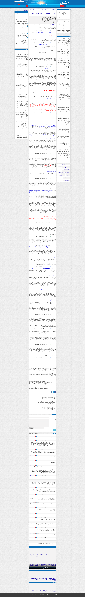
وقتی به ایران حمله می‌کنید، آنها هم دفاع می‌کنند (21, 23)
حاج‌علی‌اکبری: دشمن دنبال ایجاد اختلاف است (21, 63)
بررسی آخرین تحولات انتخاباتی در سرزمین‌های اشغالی (22, 133)
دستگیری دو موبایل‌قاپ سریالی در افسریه (50, 572)
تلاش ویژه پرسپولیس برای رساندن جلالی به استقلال (22, 59)
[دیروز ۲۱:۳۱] (51, 579)
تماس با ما (19, 0)
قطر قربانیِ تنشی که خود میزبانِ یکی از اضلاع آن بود (21, 44)
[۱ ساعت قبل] (51, 555)
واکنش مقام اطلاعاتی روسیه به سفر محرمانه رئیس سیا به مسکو (64, 123)
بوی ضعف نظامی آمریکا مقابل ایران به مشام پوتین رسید (63, 61)
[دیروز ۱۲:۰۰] (33, 591)
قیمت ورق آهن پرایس (66, 177)
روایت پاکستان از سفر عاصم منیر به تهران (64, 133)
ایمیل (55, 423)
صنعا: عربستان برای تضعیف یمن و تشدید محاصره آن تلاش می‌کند (64, 88)
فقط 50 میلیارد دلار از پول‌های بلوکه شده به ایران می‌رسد (48, 411)
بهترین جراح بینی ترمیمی (66, 170)
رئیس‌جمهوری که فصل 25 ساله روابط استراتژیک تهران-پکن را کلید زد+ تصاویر (42, 14)
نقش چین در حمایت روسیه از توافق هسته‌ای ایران (49, 404)
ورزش (59, 6)
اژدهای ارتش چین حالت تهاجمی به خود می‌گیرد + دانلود (48, 401)
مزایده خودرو (67, 175)
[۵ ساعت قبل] (42, 555)
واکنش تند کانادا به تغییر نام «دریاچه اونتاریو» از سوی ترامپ (64, 41)
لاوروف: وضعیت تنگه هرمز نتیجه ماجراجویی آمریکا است (64, 45)
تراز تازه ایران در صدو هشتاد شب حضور (22, 88)
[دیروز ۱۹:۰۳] (51, 591)
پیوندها (29, 6)
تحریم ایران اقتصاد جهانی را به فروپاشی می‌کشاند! (65, 73)
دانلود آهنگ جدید (67, 166)
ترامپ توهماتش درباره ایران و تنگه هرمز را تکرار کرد (64, 90)
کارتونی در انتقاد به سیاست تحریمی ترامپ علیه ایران (64, 115)
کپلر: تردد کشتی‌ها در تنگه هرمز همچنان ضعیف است (64, 150)
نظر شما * (54, 426)
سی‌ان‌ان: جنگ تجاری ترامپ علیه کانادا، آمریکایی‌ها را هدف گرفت (65, 162)
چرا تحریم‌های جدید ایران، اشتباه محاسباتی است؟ (64, 113)
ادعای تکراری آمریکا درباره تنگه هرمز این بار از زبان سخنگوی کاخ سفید (64, 104)
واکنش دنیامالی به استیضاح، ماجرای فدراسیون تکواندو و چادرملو (52, 583)
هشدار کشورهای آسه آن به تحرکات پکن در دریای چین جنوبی (48, 415)
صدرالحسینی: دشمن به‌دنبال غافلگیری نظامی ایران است (22, 57)
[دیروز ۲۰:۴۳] (42, 579)
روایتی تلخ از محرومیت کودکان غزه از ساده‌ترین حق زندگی (64, 69)
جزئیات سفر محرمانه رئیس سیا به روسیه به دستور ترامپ (63, 65)
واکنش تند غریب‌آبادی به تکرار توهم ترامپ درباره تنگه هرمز (21, 67)
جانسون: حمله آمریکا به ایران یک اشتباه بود (64, 83)
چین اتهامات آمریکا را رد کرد (66, 138)
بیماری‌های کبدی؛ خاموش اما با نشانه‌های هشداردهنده (22, 32)
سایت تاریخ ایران (61, 166)
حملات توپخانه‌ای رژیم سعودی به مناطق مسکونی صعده (64, 63)
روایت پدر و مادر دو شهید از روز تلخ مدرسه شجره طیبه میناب (21, 102)
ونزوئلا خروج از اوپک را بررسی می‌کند (64, 56)
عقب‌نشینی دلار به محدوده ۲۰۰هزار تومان (64, 15)
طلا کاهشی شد (25, 45)
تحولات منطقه (62, 6)
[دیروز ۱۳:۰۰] (42, 591)
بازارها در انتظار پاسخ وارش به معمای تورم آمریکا (21, 73)
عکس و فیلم (34, 6)
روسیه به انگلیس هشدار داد (65, 124)
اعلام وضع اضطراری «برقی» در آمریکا (64, 142)
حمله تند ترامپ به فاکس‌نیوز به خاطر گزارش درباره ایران (64, 67)
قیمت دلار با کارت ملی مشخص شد (65, 11)
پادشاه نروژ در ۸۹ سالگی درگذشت (65, 48)
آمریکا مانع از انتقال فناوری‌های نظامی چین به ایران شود (48, 413)
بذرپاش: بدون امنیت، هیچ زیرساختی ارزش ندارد (21, 53)
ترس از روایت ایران (24, 37)
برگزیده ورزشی (54, 574)
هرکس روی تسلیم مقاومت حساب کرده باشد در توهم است (64, 119)
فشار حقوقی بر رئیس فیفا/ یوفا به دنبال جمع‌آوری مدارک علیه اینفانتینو (21, 113)
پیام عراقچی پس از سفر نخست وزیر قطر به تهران (22, 115)
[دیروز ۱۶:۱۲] (42, 565)
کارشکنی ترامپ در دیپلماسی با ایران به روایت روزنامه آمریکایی (64, 86)
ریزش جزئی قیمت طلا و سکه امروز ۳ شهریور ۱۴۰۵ (64, 18)
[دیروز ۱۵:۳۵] (33, 565)
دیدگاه (31, 6)
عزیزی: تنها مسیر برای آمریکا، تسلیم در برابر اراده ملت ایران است (21, 78)
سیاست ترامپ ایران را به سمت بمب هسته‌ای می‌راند (64, 76)
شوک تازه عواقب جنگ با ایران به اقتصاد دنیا (64, 129)
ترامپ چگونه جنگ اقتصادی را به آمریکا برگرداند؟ (63, 144)
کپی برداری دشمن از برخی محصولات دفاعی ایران (21, 13)
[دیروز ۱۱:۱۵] (33, 579)
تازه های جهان (68, 36)
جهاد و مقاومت (47, 6)
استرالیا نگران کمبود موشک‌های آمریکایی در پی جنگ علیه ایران (64, 157)
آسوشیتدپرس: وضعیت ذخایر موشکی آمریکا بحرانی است (64, 96)
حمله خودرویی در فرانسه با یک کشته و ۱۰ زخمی (63, 136)
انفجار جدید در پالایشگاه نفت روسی (65, 53)
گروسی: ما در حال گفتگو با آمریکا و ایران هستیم (63, 135)
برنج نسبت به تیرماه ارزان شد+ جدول (22, 108)
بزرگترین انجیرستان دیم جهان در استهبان (33, 595)
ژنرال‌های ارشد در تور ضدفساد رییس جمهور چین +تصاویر (48, 408)
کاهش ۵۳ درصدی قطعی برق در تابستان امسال (21, 61)
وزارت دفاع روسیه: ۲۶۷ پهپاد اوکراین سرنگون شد (63, 137)
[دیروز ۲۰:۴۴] (33, 555)
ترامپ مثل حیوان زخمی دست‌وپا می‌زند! (64, 84)
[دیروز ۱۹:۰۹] (51, 565)
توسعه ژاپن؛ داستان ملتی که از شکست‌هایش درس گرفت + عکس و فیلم (46, 406)
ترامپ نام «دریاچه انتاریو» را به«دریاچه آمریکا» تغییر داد (64, 92)
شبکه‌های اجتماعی (55, 6)
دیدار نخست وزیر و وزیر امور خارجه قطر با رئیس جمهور (52, 595)
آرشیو (22, 0)
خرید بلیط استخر (62, 175)
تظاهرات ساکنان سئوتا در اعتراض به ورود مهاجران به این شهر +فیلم (64, 102)
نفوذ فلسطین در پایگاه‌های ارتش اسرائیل (64, 79)
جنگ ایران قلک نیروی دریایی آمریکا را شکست (63, 94)
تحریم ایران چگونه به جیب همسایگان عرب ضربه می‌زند (21, 111)
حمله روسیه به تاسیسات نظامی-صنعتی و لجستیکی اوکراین (65, 140)
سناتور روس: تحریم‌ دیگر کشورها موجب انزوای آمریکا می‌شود (64, 55)
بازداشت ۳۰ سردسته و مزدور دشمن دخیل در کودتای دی (22, 71)
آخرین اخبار (26, 49)
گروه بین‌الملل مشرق (53, 24)
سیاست (67, 6)
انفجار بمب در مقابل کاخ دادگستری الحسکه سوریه (64, 39)
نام (55, 421)
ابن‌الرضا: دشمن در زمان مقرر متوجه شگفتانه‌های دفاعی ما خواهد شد (21, 51)
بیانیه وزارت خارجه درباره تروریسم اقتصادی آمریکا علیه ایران (21, 69)
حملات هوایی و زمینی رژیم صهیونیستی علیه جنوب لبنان (63, 152)
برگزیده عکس (54, 586)
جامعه (39, 6)
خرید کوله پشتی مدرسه (66, 180)
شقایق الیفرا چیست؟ (24, 42)
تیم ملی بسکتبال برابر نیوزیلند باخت (22, 76)
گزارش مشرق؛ (42, 12)
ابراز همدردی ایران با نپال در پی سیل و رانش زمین (22, 90)
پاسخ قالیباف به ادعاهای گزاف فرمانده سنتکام (21, 84)
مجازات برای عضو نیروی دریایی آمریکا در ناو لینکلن (64, 146)
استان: (69, 21)
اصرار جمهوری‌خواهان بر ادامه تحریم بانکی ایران (49, 412)
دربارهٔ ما (16, 0)
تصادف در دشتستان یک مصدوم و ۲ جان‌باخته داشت (22, 127)
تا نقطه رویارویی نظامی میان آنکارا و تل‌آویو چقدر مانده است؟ (64, 154)
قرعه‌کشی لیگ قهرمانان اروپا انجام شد (43, 583)
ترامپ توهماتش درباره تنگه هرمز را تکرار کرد (63, 46)
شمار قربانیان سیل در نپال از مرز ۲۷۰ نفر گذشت (63, 111)
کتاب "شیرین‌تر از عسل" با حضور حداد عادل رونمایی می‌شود (22, 86)
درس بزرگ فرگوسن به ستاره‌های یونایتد (22, 35)
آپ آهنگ (68, 164)
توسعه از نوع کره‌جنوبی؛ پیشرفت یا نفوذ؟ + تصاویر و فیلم (48, 405)
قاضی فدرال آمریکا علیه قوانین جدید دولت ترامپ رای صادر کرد (63, 52)
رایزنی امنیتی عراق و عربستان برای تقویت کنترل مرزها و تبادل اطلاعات (64, 100)
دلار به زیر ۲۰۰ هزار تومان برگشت (65, 14)
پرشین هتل (67, 174)
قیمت (69, 9)
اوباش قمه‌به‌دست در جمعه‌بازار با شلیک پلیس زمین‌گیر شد (22, 29)
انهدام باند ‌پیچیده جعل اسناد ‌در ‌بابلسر (52, 559)
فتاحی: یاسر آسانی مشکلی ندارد (23, 47)
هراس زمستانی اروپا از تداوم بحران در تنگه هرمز (63, 155)
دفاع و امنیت (50, 6)
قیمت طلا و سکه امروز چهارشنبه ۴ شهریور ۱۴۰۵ (63, 12)
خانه (69, 6)
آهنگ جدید (63, 174)
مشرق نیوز (63, 2)
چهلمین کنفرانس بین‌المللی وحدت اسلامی (43, 595)
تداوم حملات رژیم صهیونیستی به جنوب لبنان (63, 128)
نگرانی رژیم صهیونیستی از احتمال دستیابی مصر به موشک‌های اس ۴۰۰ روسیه (63, 59)
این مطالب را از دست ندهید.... (52, 551)
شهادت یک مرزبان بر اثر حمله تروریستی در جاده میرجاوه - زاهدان (34, 560)
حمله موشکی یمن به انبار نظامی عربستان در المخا (63, 106)
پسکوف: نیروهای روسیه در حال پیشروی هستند (63, 132)
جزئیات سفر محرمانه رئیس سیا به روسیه (64, 143)
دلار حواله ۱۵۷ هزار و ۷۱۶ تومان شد (65, 13)
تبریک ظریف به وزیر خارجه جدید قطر (50, 410)
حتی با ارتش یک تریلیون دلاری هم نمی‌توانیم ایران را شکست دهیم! (64, 78)
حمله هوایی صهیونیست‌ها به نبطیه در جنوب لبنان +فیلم (63, 110)
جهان (65, 6)
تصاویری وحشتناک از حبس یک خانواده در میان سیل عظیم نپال (22, 55)
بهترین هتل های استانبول (65, 167)
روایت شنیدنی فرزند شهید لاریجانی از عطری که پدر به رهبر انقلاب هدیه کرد (21, 17)
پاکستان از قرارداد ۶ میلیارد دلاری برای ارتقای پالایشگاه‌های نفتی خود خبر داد (64, 50)
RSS (24, 0)
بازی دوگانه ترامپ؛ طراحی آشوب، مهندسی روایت (63, 117)
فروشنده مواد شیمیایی (66, 178)
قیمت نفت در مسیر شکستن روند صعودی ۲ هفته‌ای (22, 93)
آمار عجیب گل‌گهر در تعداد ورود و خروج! (33, 583)
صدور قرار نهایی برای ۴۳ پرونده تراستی (22, 100)
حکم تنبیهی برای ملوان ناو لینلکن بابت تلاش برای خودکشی (64, 98)
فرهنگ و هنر (42, 6)
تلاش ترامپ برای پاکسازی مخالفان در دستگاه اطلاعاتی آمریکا (64, 82)
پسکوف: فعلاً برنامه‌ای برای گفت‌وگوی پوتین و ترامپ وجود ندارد (64, 43)
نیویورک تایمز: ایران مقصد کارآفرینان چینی (50, 416)
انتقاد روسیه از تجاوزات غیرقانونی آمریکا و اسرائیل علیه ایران (63, 126)
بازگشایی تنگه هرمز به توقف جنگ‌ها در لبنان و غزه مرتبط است (22, 20)
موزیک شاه (63, 164)
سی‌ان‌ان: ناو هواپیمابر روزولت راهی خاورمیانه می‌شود (64, 131)
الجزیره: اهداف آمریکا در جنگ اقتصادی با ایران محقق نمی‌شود (64, 108)
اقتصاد (37, 6)
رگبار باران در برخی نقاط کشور (43, 558)
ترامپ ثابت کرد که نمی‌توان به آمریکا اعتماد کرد (63, 74)
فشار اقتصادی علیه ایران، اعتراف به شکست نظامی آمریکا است (64, 159)
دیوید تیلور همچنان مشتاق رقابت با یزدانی (22, 65)
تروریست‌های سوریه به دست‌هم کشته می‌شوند (49, 407)
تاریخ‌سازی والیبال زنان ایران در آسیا (22, 60)
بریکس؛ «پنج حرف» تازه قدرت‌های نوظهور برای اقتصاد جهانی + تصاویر (46, 402)
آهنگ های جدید (67, 172)
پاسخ (30, 440)
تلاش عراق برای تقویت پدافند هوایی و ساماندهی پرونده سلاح (63, 121)
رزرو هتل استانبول (66, 169)
